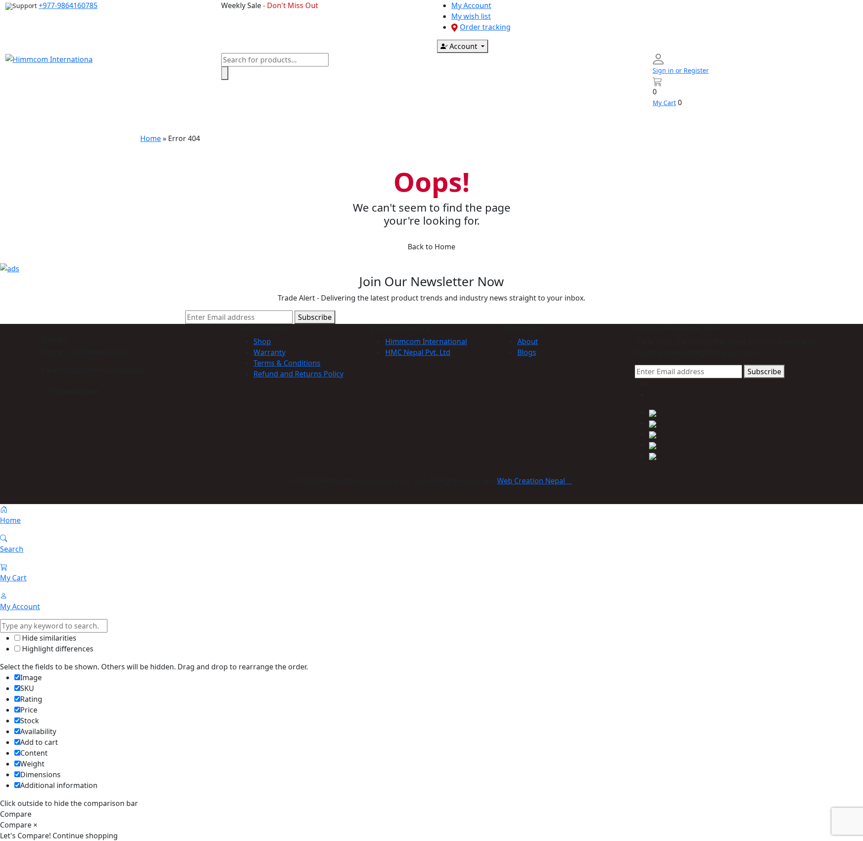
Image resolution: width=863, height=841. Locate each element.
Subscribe (315, 317)
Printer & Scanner (366, 120)
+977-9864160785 (68, 5)
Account (463, 46)
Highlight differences (56, 649)
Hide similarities (48, 638)
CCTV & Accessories (281, 120)
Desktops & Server (129, 120)
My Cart (664, 102)
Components (204, 120)
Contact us (542, 120)
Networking (439, 120)
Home (23, 120)
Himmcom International (426, 341)
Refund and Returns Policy (298, 374)
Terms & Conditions (287, 363)
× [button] (35, 825)
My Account (471, 5)
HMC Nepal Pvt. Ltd (417, 352)
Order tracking (485, 27)
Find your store (73, 391)
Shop (262, 341)
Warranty (269, 352)
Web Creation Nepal (534, 481)
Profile (492, 120)
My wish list (471, 16)
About (527, 341)
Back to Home (431, 247)
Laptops (62, 120)
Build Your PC (597, 120)
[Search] (224, 73)
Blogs (526, 352)
